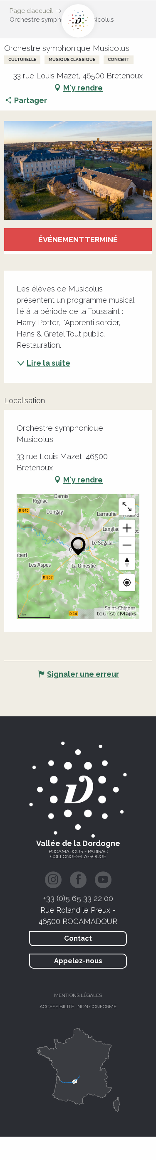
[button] (78, 170)
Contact (78, 938)
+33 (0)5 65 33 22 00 (78, 898)
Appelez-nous (78, 961)
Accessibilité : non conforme (78, 1006)
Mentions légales (78, 995)
